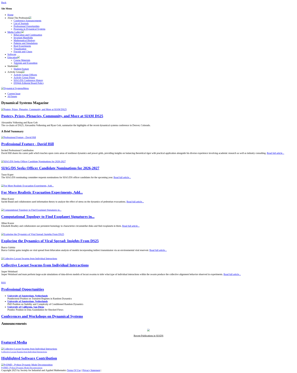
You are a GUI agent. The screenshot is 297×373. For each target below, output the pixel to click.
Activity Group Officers (25, 74)
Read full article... (275, 153)
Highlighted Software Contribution (29, 358)
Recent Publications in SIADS (148, 335)
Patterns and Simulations (26, 43)
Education (12, 57)
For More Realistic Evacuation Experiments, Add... (42, 192)
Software (11, 54)
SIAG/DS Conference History (28, 80)
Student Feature (21, 69)
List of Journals (21, 23)
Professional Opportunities (26, 26)
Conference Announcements (27, 20)
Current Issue (13, 93)
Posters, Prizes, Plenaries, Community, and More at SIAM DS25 (52, 116)
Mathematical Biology (24, 40)
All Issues (12, 96)
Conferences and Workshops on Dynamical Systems (42, 316)
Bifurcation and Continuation (28, 35)
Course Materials (22, 60)
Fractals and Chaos (23, 51)
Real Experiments (22, 46)
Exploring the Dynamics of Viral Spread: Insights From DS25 (50, 241)
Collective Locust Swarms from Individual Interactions (45, 265)
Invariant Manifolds (23, 37)
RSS (3, 282)
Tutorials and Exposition (25, 63)
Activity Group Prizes (24, 77)
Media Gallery (14, 32)
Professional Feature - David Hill (27, 144)
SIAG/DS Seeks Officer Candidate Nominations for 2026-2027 (50, 168)
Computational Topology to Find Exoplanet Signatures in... (48, 217)
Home (10, 14)
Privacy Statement (91, 370)
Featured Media (14, 342)
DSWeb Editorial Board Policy (29, 83)
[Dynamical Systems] (12, 88)
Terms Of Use (74, 370)
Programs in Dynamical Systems (29, 29)
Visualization (20, 48)
